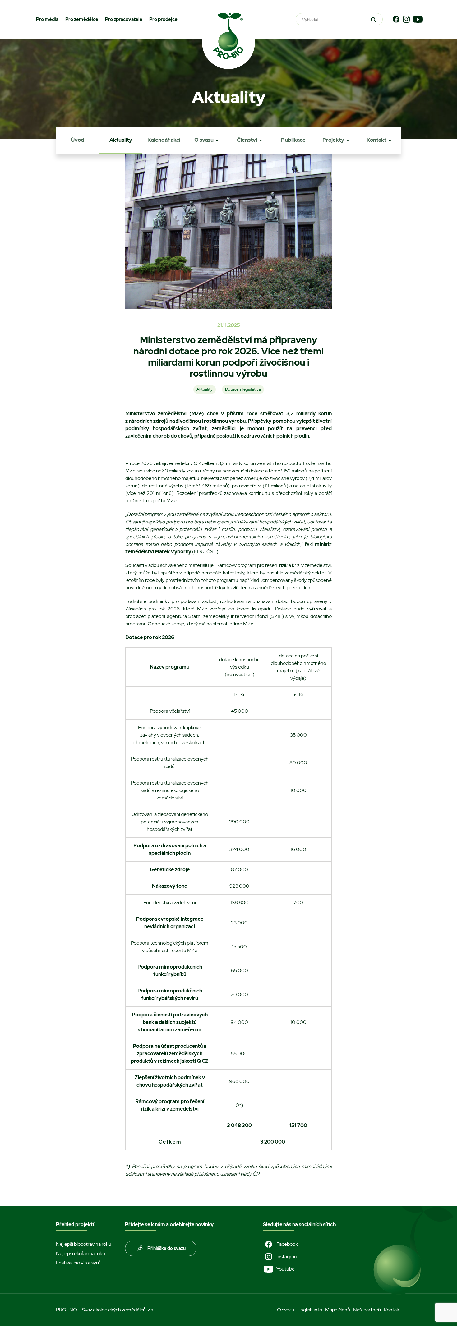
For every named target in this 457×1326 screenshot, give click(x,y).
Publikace (293, 139)
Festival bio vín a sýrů (78, 1262)
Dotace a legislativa (243, 389)
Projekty (333, 139)
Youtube (285, 1269)
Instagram (287, 1256)
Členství (247, 139)
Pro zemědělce (81, 19)
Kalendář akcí (163, 139)
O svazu (204, 139)
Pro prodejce (163, 19)
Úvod (77, 139)
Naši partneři (367, 1309)
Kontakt (376, 139)
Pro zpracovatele (123, 19)
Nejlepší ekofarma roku (80, 1253)
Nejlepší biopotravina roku (83, 1244)
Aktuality (120, 139)
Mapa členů (337, 1309)
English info (309, 1309)
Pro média (47, 19)
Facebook (287, 1244)
